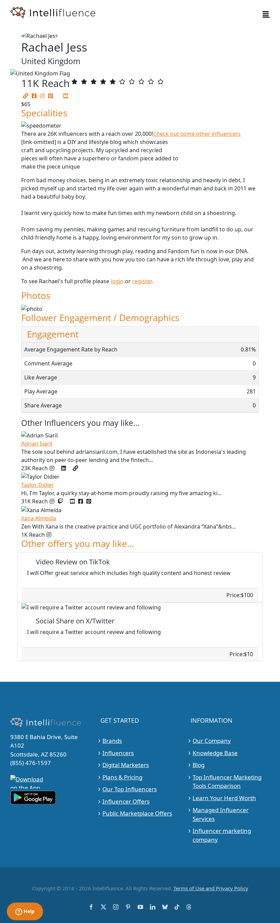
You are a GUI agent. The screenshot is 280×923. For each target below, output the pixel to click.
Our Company (212, 741)
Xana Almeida (38, 518)
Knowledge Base (215, 752)
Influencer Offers (126, 801)
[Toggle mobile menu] (266, 13)
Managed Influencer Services (221, 814)
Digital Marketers (125, 765)
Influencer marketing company (222, 835)
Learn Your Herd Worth (224, 798)
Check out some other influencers (197, 134)
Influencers (118, 752)
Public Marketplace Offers (137, 813)
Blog (199, 765)
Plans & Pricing (122, 777)
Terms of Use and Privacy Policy (210, 888)
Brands (112, 741)
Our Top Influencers (129, 789)
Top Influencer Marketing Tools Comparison (227, 781)
